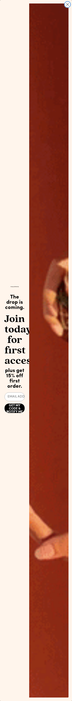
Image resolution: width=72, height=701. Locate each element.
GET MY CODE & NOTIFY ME (14, 408)
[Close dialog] (67, 4)
